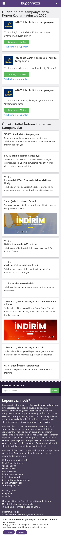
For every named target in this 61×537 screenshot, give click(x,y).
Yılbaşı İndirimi (9, 465)
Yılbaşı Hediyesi (9, 468)
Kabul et (9, 532)
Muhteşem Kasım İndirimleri (15, 460)
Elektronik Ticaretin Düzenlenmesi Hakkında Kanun (26, 501)
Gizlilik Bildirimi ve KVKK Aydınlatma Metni (22, 514)
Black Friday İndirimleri (13, 463)
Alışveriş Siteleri (9, 490)
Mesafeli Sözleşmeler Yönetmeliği (18, 504)
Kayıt (54, 390)
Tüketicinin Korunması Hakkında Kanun (21, 506)
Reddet (21, 532)
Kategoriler (7, 493)
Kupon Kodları (9, 471)
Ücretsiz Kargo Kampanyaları (16, 480)
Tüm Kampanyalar (11, 485)
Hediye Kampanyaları (12, 477)
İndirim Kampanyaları (12, 474)
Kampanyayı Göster (17, 42)
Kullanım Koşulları (11, 511)
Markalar (6, 496)
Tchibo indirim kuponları (16, 46)
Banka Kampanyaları (12, 482)
